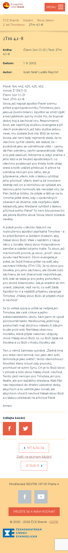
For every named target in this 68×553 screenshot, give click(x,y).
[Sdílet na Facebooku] (9, 428)
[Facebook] (24, 496)
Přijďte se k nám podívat (34, 511)
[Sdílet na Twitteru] (25, 428)
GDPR (53, 522)
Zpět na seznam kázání (34, 457)
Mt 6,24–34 (35, 448)
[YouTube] (41, 496)
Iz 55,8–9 (32, 465)
